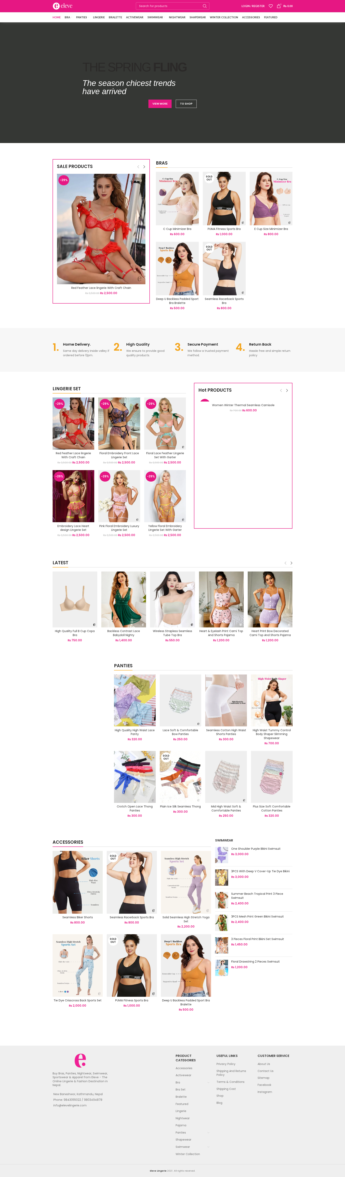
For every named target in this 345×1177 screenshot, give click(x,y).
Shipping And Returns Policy (231, 1073)
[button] (138, 167)
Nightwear (183, 1118)
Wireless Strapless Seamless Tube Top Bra (172, 633)
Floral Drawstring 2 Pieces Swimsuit (255, 962)
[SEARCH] (204, 6)
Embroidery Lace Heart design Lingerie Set (73, 528)
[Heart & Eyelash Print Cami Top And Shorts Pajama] (221, 599)
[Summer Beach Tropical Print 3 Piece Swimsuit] (221, 900)
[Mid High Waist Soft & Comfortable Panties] (226, 777)
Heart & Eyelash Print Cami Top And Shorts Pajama (221, 633)
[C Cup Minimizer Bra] (177, 198)
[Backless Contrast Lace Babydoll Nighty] (123, 599)
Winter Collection (188, 1154)
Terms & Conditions (231, 1082)
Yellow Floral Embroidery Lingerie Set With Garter (165, 528)
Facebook (264, 1085)
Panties (181, 1133)
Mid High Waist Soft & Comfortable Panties (226, 808)
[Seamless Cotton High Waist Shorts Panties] (226, 700)
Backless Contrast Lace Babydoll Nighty (123, 633)
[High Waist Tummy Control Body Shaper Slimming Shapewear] (272, 700)
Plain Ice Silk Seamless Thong (180, 806)
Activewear (183, 1075)
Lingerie (181, 1111)
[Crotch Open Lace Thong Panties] (135, 777)
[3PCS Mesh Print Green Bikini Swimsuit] (221, 923)
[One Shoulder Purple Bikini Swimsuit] (221, 855)
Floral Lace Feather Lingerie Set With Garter (165, 455)
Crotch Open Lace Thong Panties (135, 808)
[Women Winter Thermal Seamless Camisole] (243, 399)
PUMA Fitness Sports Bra (224, 229)
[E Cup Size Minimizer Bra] (271, 198)
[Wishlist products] (271, 6)
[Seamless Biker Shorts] (78, 882)
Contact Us (266, 1071)
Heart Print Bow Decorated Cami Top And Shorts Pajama (270, 633)
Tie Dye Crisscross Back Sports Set (78, 1000)
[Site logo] (63, 6)
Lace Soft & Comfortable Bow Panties (180, 732)
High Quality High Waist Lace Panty (135, 732)
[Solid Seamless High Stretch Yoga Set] (186, 882)
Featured (182, 1104)
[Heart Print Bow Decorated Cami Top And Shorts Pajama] (270, 599)
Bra (178, 1082)
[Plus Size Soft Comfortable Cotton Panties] (272, 777)
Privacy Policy (226, 1064)
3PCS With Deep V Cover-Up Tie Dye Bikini (260, 871)
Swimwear (183, 1147)
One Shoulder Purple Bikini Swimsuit (256, 849)
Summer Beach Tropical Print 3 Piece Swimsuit (257, 896)
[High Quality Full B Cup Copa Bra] (75, 599)
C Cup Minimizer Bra (177, 229)
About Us (264, 1064)
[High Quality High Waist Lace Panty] (135, 700)
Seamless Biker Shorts (77, 917)
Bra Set (180, 1089)
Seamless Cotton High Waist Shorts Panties (226, 732)
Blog (219, 1103)
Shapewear (183, 1140)
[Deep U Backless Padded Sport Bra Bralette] (177, 268)
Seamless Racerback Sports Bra (224, 301)
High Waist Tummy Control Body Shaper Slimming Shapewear (272, 734)
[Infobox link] (81, 350)
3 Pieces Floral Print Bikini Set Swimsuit (257, 939)
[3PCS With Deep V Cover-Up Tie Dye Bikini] (221, 877)
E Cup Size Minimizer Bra (271, 229)
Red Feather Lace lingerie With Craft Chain (101, 288)
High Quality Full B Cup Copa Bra (75, 633)
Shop (220, 1096)
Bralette (181, 1097)
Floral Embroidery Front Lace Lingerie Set (119, 455)
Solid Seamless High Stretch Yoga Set (186, 919)
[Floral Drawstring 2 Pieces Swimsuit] (221, 968)
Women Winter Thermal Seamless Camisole (243, 405)
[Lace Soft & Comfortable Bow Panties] (180, 700)
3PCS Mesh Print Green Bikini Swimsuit (257, 917)
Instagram (265, 1092)
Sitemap (263, 1078)
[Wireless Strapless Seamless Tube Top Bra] (172, 599)
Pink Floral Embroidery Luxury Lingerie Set (119, 528)
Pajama (181, 1125)
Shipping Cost (226, 1089)
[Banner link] (80, 665)
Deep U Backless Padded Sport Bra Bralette (177, 301)
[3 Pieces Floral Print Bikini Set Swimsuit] (221, 945)
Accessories (184, 1068)
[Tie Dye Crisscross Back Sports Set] (78, 965)
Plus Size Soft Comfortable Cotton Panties (271, 808)
